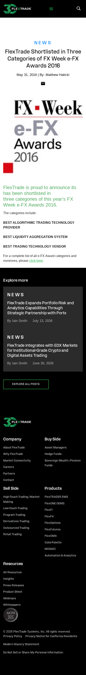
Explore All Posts (26, 384)
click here (36, 260)
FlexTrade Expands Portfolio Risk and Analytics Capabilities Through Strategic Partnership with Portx (40, 308)
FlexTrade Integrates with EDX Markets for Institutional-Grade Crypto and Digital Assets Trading (42, 351)
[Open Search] (78, 8)
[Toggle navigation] (51, 9)
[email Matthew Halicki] (43, 83)
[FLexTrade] (17, 9)
